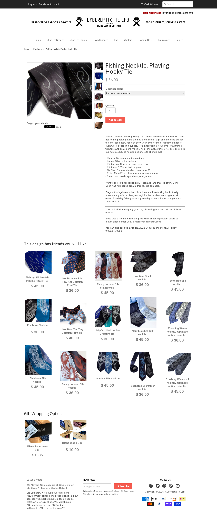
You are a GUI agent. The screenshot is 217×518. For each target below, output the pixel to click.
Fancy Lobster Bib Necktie (73, 386)
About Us (145, 40)
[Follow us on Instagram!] (171, 487)
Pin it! (59, 127)
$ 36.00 (37, 332)
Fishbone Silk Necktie (38, 380)
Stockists (163, 40)
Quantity (109, 105)
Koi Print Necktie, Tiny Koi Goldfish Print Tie (72, 282)
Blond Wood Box (72, 442)
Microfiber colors (114, 88)
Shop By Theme (78, 40)
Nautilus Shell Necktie (142, 278)
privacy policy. (111, 494)
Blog (115, 40)
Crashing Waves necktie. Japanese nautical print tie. (177, 331)
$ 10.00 (72, 450)
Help (178, 40)
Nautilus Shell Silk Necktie (142, 332)
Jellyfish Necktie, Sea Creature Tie (107, 332)
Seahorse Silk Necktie (178, 282)
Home (37, 40)
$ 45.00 (37, 286)
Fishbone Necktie (37, 325)
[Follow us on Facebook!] (151, 487)
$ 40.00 (72, 338)
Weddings (100, 40)
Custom (128, 40)
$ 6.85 (37, 455)
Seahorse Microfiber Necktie (143, 387)
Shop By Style (54, 40)
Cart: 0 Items (151, 4)
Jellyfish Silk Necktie (107, 378)
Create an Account (49, 4)
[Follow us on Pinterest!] (164, 487)
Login (31, 4)
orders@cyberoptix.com (147, 221)
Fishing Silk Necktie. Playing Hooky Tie (38, 279)
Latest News (34, 479)
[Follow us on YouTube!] (178, 487)
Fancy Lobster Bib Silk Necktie (108, 286)
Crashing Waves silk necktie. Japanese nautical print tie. (178, 383)
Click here (88, 494)
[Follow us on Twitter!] (158, 487)
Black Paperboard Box (37, 448)
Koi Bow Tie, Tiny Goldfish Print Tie (72, 331)
